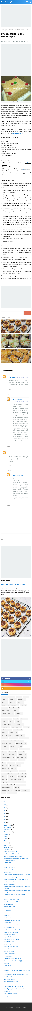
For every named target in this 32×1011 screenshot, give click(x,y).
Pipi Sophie (7, 991)
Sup (16, 787)
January (6, 850)
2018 (4, 811)
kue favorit (13, 738)
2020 (4, 805)
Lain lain (4, 746)
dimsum (23, 719)
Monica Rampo (18, 400)
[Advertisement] (16, 16)
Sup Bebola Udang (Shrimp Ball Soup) (14, 930)
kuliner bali (23, 738)
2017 (4, 814)
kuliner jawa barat (6, 743)
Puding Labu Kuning (9, 934)
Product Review (14, 765)
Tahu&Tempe (5, 790)
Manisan (13, 749)
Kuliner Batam (5, 741)
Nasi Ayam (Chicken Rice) (11, 981)
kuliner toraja (20, 743)
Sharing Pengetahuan (15, 779)
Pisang (18, 763)
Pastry (20, 760)
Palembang (20, 757)
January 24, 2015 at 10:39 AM (21, 377)
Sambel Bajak (7, 956)
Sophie (4, 785)
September (7, 832)
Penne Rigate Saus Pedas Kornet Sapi (14, 913)
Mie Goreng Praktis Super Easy (12, 854)
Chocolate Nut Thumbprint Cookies (11, 332)
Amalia (11, 453)
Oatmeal (21, 754)
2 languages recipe (7, 697)
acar (18, 697)
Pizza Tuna (7, 968)
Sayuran (11, 776)
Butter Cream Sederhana (11, 932)
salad (21, 771)
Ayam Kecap (7, 965)
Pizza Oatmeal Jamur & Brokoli (12, 902)
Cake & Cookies (18, 41)
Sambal (4, 774)
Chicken (18, 713)
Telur (15, 790)
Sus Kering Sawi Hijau (9, 882)
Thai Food (24, 790)
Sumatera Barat (6, 787)
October (7, 829)
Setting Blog (7, 862)
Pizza (3, 765)
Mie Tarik (6, 963)
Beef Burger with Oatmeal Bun (12, 870)
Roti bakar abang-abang (8, 771)
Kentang (12, 732)
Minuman (11, 752)
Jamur (3, 732)
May (5, 841)
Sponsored (20, 785)
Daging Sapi (5, 719)
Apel (25, 697)
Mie (3, 752)
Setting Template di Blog (11, 865)
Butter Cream (5, 710)
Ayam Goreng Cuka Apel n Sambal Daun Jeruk (17, 874)
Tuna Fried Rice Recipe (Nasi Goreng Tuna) (16, 974)
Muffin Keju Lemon (9, 918)
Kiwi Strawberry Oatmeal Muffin (12, 984)
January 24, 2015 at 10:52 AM (21, 401)
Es (10, 721)
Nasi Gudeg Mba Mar (10, 979)
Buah (22, 705)
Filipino (17, 721)
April (5, 843)
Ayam (11, 699)
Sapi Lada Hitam (8, 937)
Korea (3, 738)
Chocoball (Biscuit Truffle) (11, 939)
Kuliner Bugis (17, 741)
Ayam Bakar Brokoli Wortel (11, 899)
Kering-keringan (6, 735)
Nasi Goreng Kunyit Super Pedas (13, 856)
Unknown (12, 377)
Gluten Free (18, 724)
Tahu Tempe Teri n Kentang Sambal (14, 986)
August (6, 834)
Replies (9, 395)
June (5, 838)
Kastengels (7, 915)
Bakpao (20, 699)
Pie (2, 763)
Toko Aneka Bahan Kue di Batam (13, 958)
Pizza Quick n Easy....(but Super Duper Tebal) (16, 879)
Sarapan (13, 774)
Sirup (12, 782)
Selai (3, 779)
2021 (4, 802)
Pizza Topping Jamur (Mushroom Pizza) (15, 989)
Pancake (4, 760)
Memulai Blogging (9, 942)
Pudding (4, 768)
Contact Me (13, 716)
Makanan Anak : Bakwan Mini (12, 920)
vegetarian (11, 793)
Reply (10, 389)
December (7, 825)
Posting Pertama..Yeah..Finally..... (13, 996)
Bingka (19, 702)
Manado (4, 749)
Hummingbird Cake (9, 906)
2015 (4, 820)
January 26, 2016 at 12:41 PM (22, 453)
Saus (3, 776)
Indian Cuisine (5, 730)
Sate (22, 774)
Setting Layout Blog (9, 867)
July (5, 836)
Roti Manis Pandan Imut (10, 851)
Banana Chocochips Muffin (11, 897)
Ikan (25, 727)
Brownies (13, 705)
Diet (14, 719)
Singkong (4, 782)
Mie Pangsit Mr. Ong (9, 951)
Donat (3, 721)
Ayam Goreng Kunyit (9, 953)
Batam (3, 702)
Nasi (3, 754)
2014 (4, 823)
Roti (12, 768)
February (7, 847)
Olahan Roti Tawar (7, 757)
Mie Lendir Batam (9, 949)
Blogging (4, 705)
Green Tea (4, 727)
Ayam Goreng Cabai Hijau (11, 946)
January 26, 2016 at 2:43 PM (22, 477)
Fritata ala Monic (8, 904)
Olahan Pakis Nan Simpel (11, 925)
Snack (20, 782)
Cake (14, 710)
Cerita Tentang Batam (10, 993)
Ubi (2, 793)
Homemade (15, 727)
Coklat (3, 716)
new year (11, 754)
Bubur (3, 708)
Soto (11, 785)
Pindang (10, 763)
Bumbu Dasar (13, 708)
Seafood (20, 776)
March (6, 845)
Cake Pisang (7, 922)
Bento (11, 702)
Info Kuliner (17, 730)
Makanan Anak (14, 746)
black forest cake (17, 133)
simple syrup (25, 169)
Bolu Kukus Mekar (6, 346)
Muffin (20, 752)
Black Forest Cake (9, 977)
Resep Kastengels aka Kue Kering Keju (12, 361)
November (7, 827)
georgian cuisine (6, 724)
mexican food (23, 749)
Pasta (12, 760)
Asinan (3, 699)
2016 (4, 817)
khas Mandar (18, 735)
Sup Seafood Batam (9, 927)
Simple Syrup (7, 944)
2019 (4, 808)
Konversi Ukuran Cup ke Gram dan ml (14, 894)
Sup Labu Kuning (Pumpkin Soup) (13, 877)
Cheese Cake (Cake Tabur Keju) (13, 961)
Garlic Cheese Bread (9, 884)
